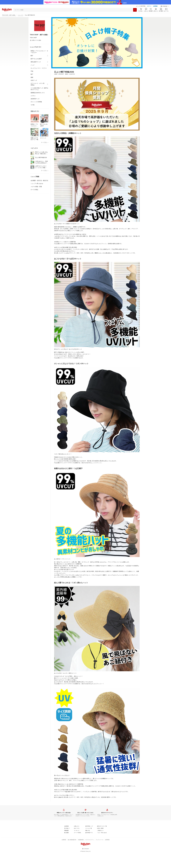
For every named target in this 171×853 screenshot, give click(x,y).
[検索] (135, 10)
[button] (165, 6)
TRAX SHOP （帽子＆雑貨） (9, 15)
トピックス (20, 15)
